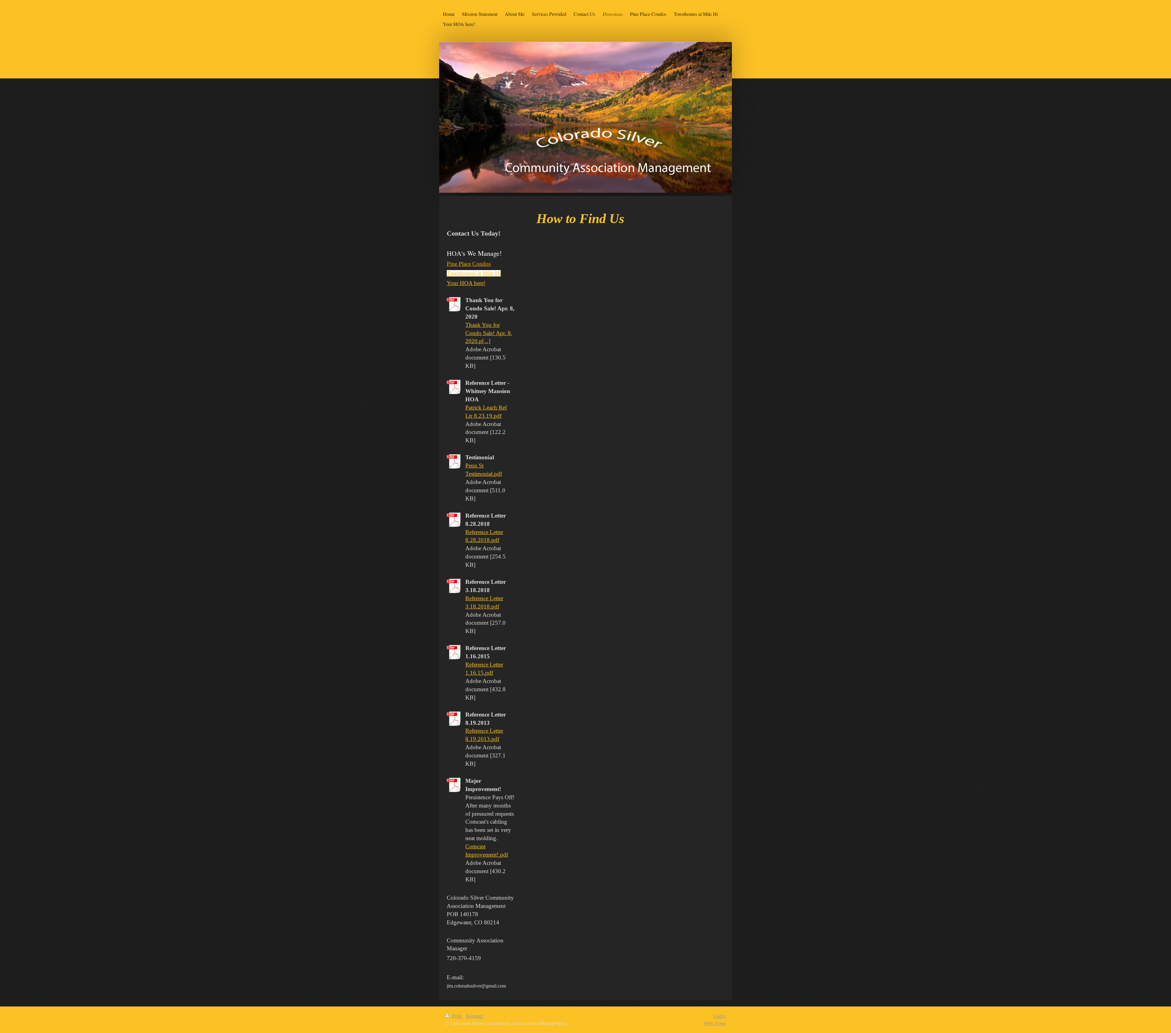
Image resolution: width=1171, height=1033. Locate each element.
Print (457, 1016)
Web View (715, 1023)
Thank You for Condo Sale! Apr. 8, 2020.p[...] (488, 333)
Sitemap (474, 1016)
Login (719, 1016)
